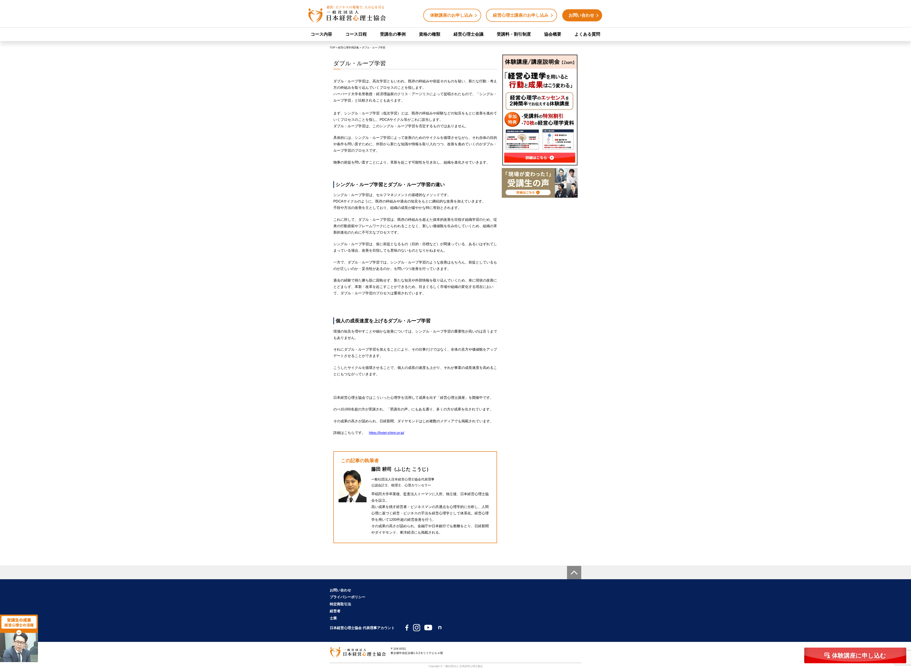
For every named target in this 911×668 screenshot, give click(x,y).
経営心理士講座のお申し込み (520, 15)
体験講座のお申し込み (451, 15)
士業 (333, 618)
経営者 (335, 611)
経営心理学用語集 (348, 47)
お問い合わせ (581, 15)
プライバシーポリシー (347, 597)
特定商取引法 (340, 604)
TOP (332, 47)
